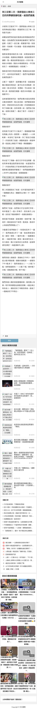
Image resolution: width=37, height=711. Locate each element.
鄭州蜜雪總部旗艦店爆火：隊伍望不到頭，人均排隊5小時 (24, 485)
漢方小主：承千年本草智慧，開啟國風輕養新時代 (20, 510)
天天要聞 (20, 2)
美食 (9, 6)
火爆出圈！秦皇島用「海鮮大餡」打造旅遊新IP (21, 551)
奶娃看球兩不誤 (11, 554)
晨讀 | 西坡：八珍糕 (12, 569)
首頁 (4, 6)
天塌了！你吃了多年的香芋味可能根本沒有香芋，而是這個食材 (24, 396)
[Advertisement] (18, 313)
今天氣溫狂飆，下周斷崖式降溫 (14, 504)
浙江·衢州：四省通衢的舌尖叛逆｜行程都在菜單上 (20, 507)
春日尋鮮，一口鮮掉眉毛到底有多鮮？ (18, 542)
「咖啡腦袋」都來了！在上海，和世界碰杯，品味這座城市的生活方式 (24, 352)
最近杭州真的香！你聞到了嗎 (15, 563)
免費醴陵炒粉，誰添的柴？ (12, 519)
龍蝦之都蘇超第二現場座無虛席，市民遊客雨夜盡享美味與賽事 (24, 383)
